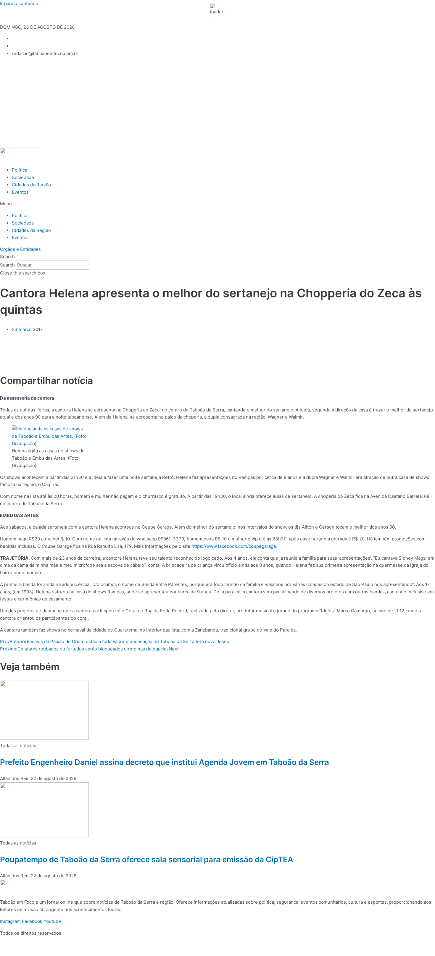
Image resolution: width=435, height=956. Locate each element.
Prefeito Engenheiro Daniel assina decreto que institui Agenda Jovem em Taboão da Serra (164, 762)
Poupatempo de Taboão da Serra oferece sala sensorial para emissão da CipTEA (146, 859)
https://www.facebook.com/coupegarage (233, 546)
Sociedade (23, 177)
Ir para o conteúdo (19, 3)
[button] (217, 204)
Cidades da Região (31, 185)
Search (7, 265)
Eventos (20, 192)
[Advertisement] (217, 103)
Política (19, 170)
